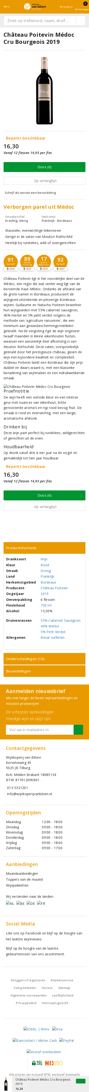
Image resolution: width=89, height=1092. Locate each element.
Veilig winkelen (25, 988)
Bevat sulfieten (53, 637)
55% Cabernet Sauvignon (60, 620)
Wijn (44, 559)
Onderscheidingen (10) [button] (25, 658)
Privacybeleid (26, 1003)
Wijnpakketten (17, 885)
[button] (11, 262)
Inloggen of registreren (28, 980)
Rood (45, 565)
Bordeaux (48, 582)
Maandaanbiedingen (22, 873)
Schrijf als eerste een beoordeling (30, 192)
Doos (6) (44, 167)
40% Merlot (50, 626)
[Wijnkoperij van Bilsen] (34, 6)
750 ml (46, 605)
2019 (44, 593)
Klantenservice (62, 980)
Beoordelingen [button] (18, 671)
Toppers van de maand (24, 879)
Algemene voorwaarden (28, 995)
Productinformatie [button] (21, 547)
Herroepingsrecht (55, 1003)
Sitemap (64, 988)
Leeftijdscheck (63, 995)
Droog (46, 570)
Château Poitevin (54, 588)
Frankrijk (47, 576)
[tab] (44, 548)
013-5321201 (17, 787)
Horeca (47, 988)
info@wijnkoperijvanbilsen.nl (29, 794)
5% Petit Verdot (53, 632)
